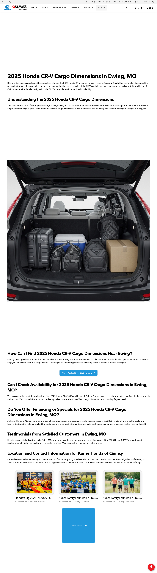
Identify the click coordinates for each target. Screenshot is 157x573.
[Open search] (126, 8)
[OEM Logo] (7, 7)
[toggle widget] (151, 567)
